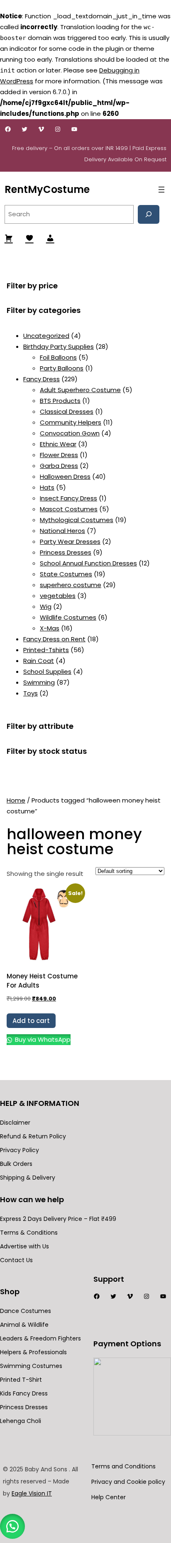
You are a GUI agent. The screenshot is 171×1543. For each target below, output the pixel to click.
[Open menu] (161, 190)
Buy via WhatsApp (42, 1039)
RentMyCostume (47, 189)
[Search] (148, 214)
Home (16, 800)
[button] (12, 1526)
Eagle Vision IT (32, 1493)
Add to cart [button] (31, 1020)
